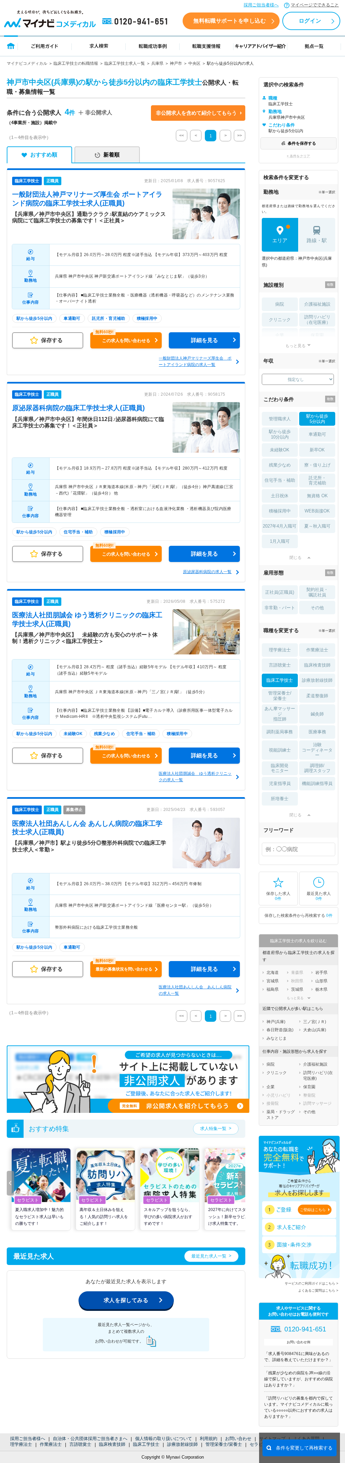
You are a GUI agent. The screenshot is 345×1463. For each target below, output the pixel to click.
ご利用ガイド (45, 45)
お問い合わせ (238, 1438)
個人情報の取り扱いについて (163, 1438)
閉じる (295, 558)
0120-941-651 (136, 21)
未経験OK (279, 449)
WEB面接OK (317, 510)
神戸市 (176, 63)
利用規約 (208, 1438)
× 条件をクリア (298, 156)
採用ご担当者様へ (261, 4)
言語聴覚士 (80, 1444)
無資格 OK (317, 495)
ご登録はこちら (313, 1210)
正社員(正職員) (279, 592)
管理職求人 (280, 418)
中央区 (194, 63)
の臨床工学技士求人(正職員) (78, 408)
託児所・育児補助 (317, 480)
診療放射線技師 (182, 1444)
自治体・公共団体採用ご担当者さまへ (90, 1438)
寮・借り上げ (317, 465)
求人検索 (99, 45)
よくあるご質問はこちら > (318, 1290)
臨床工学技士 (146, 1444)
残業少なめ (280, 465)
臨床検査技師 (112, 1444)
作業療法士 (51, 1444)
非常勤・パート (279, 607)
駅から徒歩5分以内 (317, 419)
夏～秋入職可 (317, 526)
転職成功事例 (153, 45)
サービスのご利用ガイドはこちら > (311, 1283)
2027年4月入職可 (279, 526)
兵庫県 (157, 63)
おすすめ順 (43, 155)
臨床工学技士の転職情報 (76, 63)
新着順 (111, 155)
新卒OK (317, 449)
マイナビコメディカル (27, 63)
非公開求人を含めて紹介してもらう (196, 113)
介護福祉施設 (317, 304)
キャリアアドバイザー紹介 (260, 45)
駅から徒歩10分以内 (280, 434)
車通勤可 (317, 434)
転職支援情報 (206, 45)
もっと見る (295, 345)
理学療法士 (21, 1444)
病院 (279, 304)
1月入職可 (280, 541)
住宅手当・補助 (279, 480)
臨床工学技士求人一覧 (124, 63)
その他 (317, 607)
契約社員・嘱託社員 (317, 592)
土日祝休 (279, 495)
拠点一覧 (314, 45)
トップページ (11, 45)
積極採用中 (280, 510)
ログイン (310, 21)
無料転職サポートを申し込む (229, 21)
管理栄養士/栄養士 (224, 1444)
